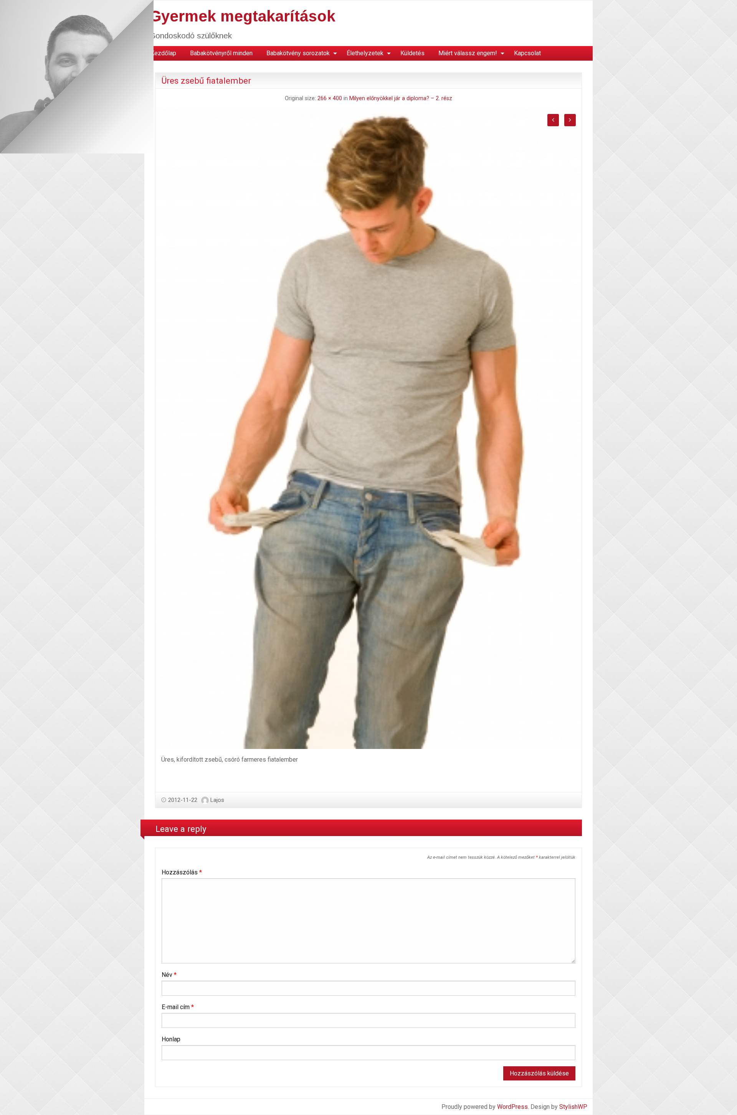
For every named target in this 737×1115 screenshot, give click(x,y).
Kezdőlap (163, 53)
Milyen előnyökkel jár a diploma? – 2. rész (400, 98)
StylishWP (573, 1106)
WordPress (512, 1106)
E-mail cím (178, 1007)
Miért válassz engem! (467, 53)
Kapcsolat (527, 53)
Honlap (171, 1039)
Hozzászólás (182, 872)
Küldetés (412, 53)
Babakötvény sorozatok (298, 53)
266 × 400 (329, 98)
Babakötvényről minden (221, 53)
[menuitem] (163, 53)
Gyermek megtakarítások (242, 16)
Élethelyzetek (365, 53)
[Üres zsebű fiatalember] (368, 428)
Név (169, 974)
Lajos (217, 800)
